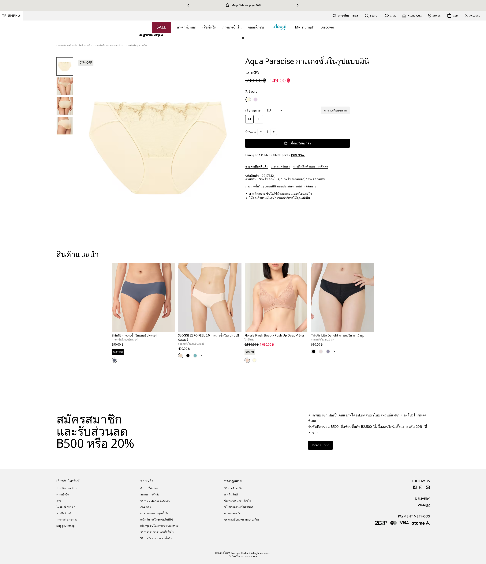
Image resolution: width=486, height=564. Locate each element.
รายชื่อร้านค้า (64, 513)
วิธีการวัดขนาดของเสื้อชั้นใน (157, 532)
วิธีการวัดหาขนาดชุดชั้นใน (156, 538)
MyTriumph (304, 27)
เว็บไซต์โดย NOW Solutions (243, 556)
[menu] (348, 15)
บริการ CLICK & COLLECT (156, 500)
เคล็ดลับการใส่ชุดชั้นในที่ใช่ (156, 519)
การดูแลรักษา (280, 166)
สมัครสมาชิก (320, 445)
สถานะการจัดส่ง (149, 494)
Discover (327, 27)
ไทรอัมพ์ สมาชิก (65, 507)
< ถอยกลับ (61, 45)
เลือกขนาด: (253, 110)
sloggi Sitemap (65, 526)
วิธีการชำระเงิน (233, 488)
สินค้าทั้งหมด (186, 27)
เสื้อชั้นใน (209, 27)
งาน (58, 500)
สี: (251, 91)
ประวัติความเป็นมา (67, 488)
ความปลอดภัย (232, 513)
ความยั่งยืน (62, 494)
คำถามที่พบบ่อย (149, 488)
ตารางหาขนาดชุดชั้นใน (154, 513)
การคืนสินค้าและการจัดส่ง (310, 166)
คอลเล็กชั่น (256, 27)
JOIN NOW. (298, 155)
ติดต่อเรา (145, 507)
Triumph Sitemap (66, 519)
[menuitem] (344, 15)
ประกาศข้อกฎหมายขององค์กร (241, 519)
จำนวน (250, 131)
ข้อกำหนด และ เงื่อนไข (237, 500)
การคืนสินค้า (231, 494)
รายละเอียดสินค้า (256, 166)
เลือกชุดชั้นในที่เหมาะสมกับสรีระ (159, 526)
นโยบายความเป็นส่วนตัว (238, 507)
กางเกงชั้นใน (231, 27)
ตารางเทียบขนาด (335, 110)
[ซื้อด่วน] (170, 332)
